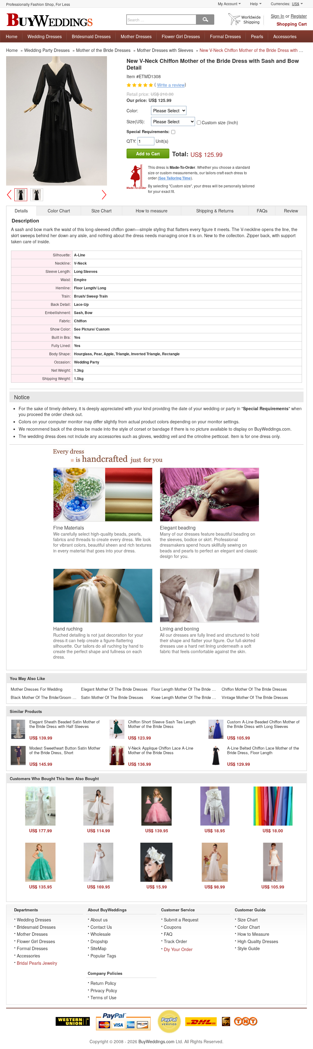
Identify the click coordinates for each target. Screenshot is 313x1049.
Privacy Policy (103, 990)
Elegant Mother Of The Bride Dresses (114, 689)
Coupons (172, 927)
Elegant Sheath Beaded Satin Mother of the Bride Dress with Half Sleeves (64, 724)
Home (11, 36)
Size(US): (136, 121)
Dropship (99, 941)
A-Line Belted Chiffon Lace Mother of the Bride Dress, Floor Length (263, 750)
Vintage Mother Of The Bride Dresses (255, 697)
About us (99, 920)
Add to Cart (148, 153)
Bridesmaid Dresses (91, 36)
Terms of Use (103, 997)
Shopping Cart (292, 24)
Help (254, 3)
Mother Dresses (136, 36)
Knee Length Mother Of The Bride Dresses (185, 697)
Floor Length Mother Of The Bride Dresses (185, 689)
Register (299, 16)
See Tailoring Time (175, 178)
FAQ (168, 934)
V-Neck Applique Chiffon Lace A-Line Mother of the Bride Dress (160, 750)
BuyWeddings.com (156, 1041)
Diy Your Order (178, 949)
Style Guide (249, 948)
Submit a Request (181, 920)
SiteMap (98, 948)
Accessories (284, 36)
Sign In (277, 16)
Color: (132, 110)
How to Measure (253, 934)
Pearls (257, 36)
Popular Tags (103, 956)
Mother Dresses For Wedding (36, 689)
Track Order (175, 941)
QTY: (132, 141)
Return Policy (103, 983)
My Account (227, 3)
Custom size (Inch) (220, 122)
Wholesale (100, 934)
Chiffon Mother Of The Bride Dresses (254, 689)
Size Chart (248, 920)
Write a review (171, 85)
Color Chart (249, 927)
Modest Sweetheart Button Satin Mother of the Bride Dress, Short (64, 750)
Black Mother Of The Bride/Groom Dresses (45, 697)
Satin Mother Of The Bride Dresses (112, 697)
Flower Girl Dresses (181, 36)
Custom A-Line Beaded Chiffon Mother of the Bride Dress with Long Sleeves (263, 724)
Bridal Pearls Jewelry (37, 963)
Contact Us (101, 927)
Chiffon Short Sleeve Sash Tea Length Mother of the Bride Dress (162, 724)
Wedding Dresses (45, 36)
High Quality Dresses (258, 941)
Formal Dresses (225, 36)
